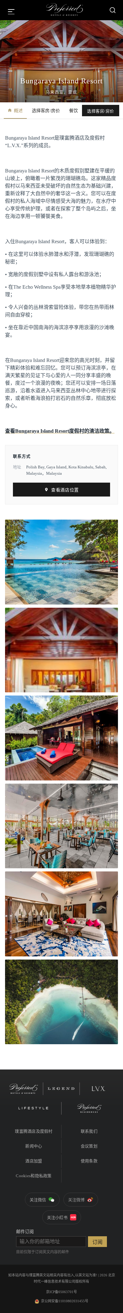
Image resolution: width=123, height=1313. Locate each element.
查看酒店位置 (65, 490)
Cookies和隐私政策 (33, 1175)
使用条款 (89, 1161)
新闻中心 (33, 1146)
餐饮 (73, 110)
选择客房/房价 (46, 110)
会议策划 (89, 1146)
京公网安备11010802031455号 (64, 1301)
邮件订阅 (25, 1231)
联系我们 (89, 1131)
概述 (18, 110)
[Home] (64, 10)
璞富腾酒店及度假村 (33, 1131)
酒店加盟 (33, 1161)
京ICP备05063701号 (61, 1292)
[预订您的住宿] (112, 10)
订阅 (97, 1242)
